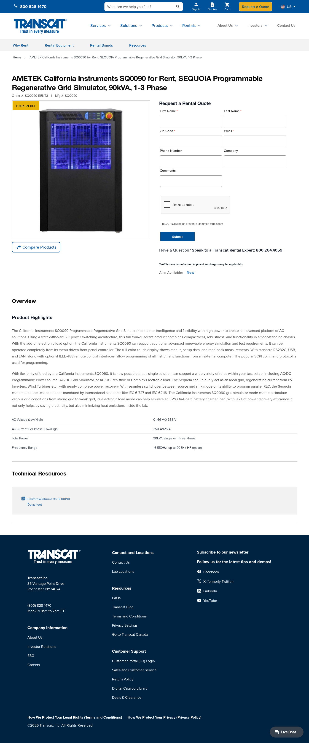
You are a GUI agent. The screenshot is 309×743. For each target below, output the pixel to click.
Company (231, 150)
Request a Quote (255, 6)
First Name (168, 111)
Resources (137, 45)
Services (98, 25)
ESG (30, 655)
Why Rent (20, 45)
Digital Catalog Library (129, 688)
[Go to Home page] (40, 26)
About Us (225, 25)
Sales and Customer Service (134, 669)
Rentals (189, 25)
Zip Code (166, 131)
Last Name (232, 111)
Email (228, 131)
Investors (255, 25)
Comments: (168, 170)
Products (160, 25)
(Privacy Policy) (189, 717)
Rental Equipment (59, 45)
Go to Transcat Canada (130, 634)
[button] (288, 6)
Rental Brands (101, 45)
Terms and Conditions (129, 616)
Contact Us (286, 25)
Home (17, 57)
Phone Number (171, 150)
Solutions (128, 25)
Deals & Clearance (126, 697)
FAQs (116, 597)
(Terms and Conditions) (103, 717)
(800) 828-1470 (39, 605)
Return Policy (122, 679)
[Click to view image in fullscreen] (81, 169)
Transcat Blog (123, 606)
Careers (33, 664)
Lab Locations (123, 571)
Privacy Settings (124, 625)
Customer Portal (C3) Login (133, 660)
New (190, 272)
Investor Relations (41, 646)
